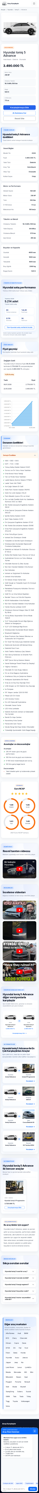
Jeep (16, 1362)
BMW (26, 1333)
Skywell (23, 1387)
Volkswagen (25, 1401)
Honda (23, 1353)
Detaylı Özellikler (9, 455)
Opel (26, 1377)
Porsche (18, 1382)
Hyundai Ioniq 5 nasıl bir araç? (16, 1271)
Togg (7, 1401)
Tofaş (29, 1396)
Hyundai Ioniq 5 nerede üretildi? (17, 1278)
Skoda (14, 1387)
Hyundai (10, 9)
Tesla (21, 1396)
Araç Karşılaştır (9, 1424)
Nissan (18, 1377)
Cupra (16, 1343)
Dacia (24, 1343)
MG (25, 1372)
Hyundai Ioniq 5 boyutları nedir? (17, 1291)
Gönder (32, 1489)
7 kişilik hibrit (29, 1483)
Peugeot (9, 1382)
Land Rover (10, 1367)
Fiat (20, 1348)
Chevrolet (23, 1338)
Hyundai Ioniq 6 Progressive (15, 1200)
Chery (14, 1338)
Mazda (8, 1372)
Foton (8, 1353)
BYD (7, 1338)
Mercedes (17, 1372)
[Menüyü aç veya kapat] (34, 3)
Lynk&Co (28, 1367)
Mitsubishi (9, 1377)
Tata (14, 1396)
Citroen (8, 1343)
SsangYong (10, 1391)
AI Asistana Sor (19, 113)
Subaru (20, 1391)
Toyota (15, 1401)
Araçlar (3, 9)
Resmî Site (19, 118)
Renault (27, 1382)
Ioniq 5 (17, 9)
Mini (31, 1372)
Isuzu (17, 1358)
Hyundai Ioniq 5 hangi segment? (17, 1284)
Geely (15, 1353)
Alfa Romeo (10, 1333)
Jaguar (8, 1362)
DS (14, 1348)
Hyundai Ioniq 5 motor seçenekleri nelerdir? (18, 1298)
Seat (7, 1387)
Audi (19, 1333)
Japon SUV (19, 1483)
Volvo (8, 1406)
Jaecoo (25, 1358)
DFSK (8, 1348)
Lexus (19, 1367)
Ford (26, 1348)
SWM (8, 1396)
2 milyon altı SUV (8, 1483)
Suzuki (28, 1391)
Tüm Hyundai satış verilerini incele (19, 327)
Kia (22, 1362)
